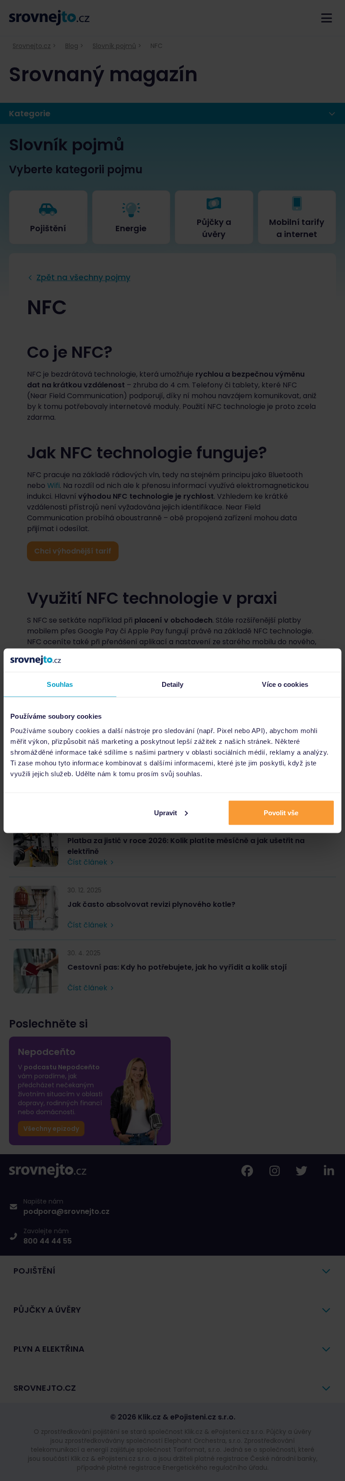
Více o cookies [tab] (285, 684)
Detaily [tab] (173, 684)
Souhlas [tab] (60, 684)
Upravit (165, 812)
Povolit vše (281, 812)
